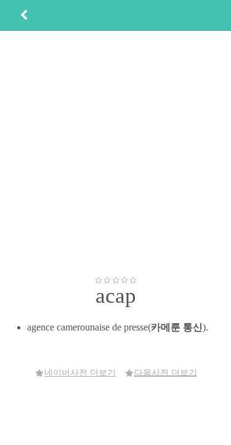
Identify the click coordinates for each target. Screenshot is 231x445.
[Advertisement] (115, 153)
